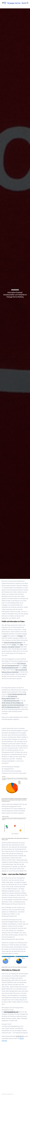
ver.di (4, 636)
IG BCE (14, 644)
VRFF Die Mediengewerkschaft (11, 707)
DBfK (21, 644)
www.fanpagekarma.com (11, 1012)
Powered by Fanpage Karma (7, 1094)
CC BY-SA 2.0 (20, 1036)
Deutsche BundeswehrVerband (13, 642)
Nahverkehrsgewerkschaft (11, 700)
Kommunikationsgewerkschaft (17, 694)
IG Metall (19, 636)
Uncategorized (15, 289)
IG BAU (24, 667)
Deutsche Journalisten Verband (11, 647)
